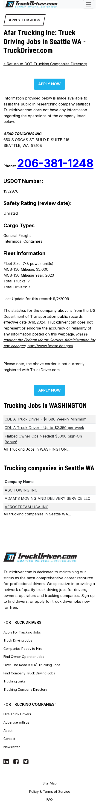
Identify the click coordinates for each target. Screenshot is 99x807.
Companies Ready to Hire (22, 649)
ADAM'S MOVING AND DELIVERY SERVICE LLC (47, 498)
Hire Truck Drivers (17, 714)
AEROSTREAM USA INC (26, 507)
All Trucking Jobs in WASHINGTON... (36, 449)
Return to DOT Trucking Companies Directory (45, 64)
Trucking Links (14, 681)
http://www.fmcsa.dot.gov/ (50, 346)
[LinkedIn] (6, 761)
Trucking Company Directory (25, 689)
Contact (9, 739)
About (7, 731)
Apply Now (49, 84)
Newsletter (11, 747)
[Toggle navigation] (88, 4)
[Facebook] (16, 761)
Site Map (50, 783)
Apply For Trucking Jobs (22, 632)
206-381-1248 (55, 163)
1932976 (10, 191)
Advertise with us (16, 722)
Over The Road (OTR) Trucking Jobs (31, 665)
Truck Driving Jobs (17, 640)
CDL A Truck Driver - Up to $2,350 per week (44, 427)
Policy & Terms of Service (49, 791)
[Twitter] (26, 761)
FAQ (49, 799)
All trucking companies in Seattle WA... (37, 514)
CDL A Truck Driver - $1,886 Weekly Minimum (45, 419)
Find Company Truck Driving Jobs (29, 673)
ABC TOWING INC (21, 490)
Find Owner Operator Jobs (23, 657)
